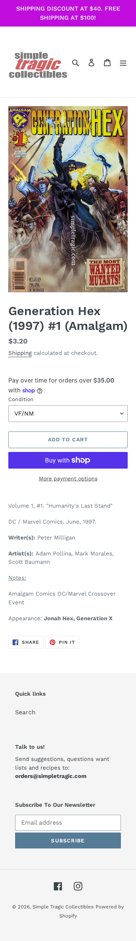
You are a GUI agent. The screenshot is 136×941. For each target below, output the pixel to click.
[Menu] (123, 62)
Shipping (20, 353)
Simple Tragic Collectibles (63, 907)
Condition (21, 399)
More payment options (68, 478)
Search (25, 712)
